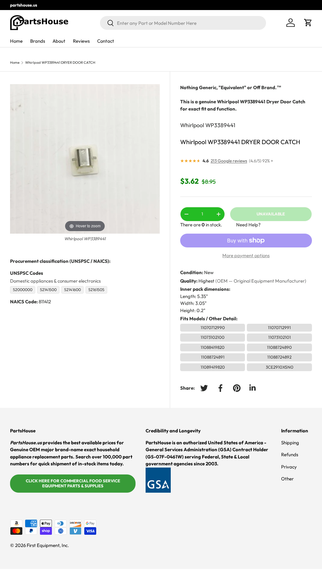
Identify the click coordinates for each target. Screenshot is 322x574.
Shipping (290, 443)
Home (16, 41)
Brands (37, 41)
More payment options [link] (245, 255)
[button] (308, 23)
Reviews (81, 41)
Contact (105, 41)
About (59, 41)
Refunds (289, 455)
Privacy (289, 467)
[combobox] (183, 23)
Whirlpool (192, 125)
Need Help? (248, 225)
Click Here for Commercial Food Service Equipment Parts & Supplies (73, 483)
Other (287, 479)
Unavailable (271, 213)
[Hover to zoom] (85, 158)
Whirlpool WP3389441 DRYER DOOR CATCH (60, 62)
